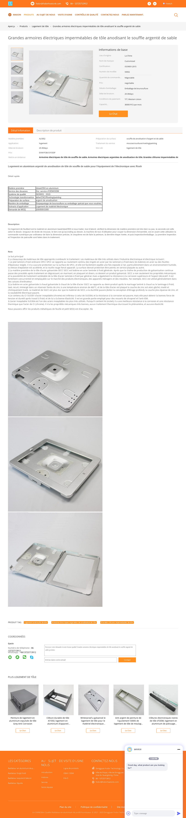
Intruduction (46, 772)
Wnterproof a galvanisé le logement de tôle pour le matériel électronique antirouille (93, 722)
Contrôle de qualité (86, 14)
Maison (17, 14)
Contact (127, 660)
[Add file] (128, 813)
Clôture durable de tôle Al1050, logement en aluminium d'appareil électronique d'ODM (57, 722)
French (169, 3)
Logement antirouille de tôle (35, 622)
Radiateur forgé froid (17, 773)
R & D (66, 778)
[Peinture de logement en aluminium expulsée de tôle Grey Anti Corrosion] (23, 699)
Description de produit (49, 130)
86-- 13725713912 (78, 4)
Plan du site (65, 807)
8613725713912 (28, 652)
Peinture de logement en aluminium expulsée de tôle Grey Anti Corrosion (22, 720)
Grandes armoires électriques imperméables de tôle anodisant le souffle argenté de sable (97, 26)
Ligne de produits (71, 768)
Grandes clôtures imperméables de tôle (117, 622)
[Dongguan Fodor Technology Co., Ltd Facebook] (150, 3)
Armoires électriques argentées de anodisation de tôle (74, 622)
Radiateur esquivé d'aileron (20, 778)
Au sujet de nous (46, 14)
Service (44, 782)
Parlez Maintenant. (133, 14)
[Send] (178, 813)
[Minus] (178, 749)
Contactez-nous (110, 14)
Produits (29, 14)
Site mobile (122, 807)
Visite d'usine (65, 14)
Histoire (44, 777)
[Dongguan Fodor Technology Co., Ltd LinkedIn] (155, 3)
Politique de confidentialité (94, 807)
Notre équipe (47, 787)
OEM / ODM (69, 773)
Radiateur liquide (15, 783)
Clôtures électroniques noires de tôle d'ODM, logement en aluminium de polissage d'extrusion (163, 722)
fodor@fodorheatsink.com (48, 3)
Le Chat (113, 113)
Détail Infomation (20, 130)
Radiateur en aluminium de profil (22, 768)
